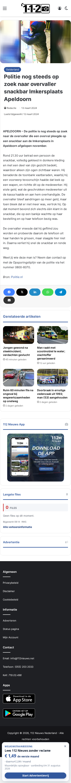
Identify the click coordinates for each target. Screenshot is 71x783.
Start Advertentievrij (35, 775)
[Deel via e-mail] (9, 300)
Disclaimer (9, 591)
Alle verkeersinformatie (17, 526)
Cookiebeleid (10, 599)
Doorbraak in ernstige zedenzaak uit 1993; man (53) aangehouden (52, 394)
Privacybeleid (10, 582)
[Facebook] (9, 292)
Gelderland (12, 69)
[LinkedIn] (35, 292)
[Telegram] (60, 292)
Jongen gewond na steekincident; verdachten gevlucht (16, 351)
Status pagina (11, 628)
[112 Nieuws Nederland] (35, 8)
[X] (22, 292)
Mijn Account (10, 637)
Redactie (11, 108)
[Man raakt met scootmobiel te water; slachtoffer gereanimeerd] (52, 335)
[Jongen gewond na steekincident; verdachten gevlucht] (18, 335)
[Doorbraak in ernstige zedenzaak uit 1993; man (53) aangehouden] (52, 377)
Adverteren (9, 620)
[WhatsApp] (47, 292)
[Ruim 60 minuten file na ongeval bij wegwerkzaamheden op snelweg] (18, 377)
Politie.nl (17, 277)
